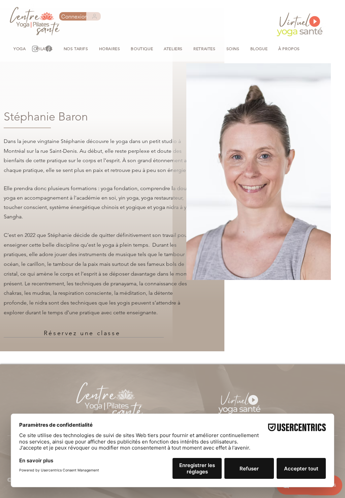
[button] (141, 48)
